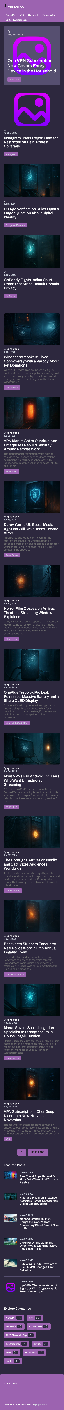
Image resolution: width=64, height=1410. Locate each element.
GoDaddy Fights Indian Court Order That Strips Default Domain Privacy (31, 284)
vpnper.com (40, 1404)
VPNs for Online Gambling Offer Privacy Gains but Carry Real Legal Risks (38, 1245)
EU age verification (15, 225)
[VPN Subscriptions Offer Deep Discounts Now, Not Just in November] (32, 1084)
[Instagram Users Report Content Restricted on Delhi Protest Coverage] (32, 109)
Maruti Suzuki (13, 1058)
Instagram (11, 154)
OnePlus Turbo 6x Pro (17, 722)
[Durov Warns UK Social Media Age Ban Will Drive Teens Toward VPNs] (32, 497)
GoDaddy (10, 296)
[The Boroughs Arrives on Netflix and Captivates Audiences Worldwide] (32, 832)
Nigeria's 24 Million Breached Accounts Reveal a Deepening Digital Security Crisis (39, 1200)
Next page (37, 1152)
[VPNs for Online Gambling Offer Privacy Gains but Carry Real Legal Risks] (10, 1244)
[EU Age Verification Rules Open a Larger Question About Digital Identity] (32, 180)
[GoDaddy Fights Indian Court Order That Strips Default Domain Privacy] (32, 251)
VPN (22, 15)
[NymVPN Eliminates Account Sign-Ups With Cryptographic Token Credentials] (10, 1287)
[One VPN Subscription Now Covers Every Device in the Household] (32, 55)
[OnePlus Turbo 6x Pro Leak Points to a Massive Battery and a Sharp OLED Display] (32, 665)
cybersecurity (16, 1343)
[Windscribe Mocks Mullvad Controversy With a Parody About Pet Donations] (32, 329)
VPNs (11, 1352)
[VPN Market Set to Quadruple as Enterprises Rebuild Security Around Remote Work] (32, 413)
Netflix (12, 1361)
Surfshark (33, 15)
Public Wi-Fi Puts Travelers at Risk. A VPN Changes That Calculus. (38, 1267)
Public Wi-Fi (33, 1352)
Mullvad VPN (12, 387)
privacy (40, 1343)
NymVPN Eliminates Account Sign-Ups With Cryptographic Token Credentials (38, 1288)
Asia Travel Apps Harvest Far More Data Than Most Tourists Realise (39, 1179)
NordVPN (10, 15)
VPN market (11, 471)
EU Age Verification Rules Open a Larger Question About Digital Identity (31, 213)
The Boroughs (13, 890)
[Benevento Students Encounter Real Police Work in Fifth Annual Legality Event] (32, 916)
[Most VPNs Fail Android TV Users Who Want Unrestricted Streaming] (32, 749)
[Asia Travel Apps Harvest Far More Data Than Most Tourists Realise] (10, 1178)
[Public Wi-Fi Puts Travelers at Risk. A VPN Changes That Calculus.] (10, 1266)
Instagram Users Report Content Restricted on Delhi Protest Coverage (31, 142)
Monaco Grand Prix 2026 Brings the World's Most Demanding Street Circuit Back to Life (39, 1224)
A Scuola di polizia (15, 974)
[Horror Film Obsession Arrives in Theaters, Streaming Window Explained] (32, 581)
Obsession (11, 639)
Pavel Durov (12, 555)
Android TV (11, 806)
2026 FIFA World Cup (16, 19)
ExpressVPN (48, 15)
